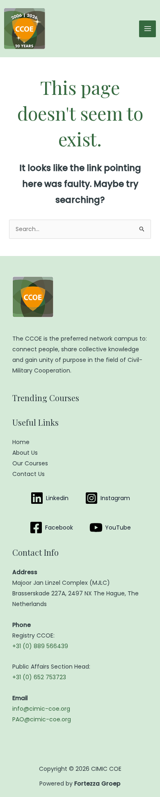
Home (21, 442)
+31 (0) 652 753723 (39, 677)
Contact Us (28, 474)
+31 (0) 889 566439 (40, 646)
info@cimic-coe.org (41, 709)
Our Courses (30, 463)
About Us (25, 453)
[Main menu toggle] (147, 28)
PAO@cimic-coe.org (41, 719)
